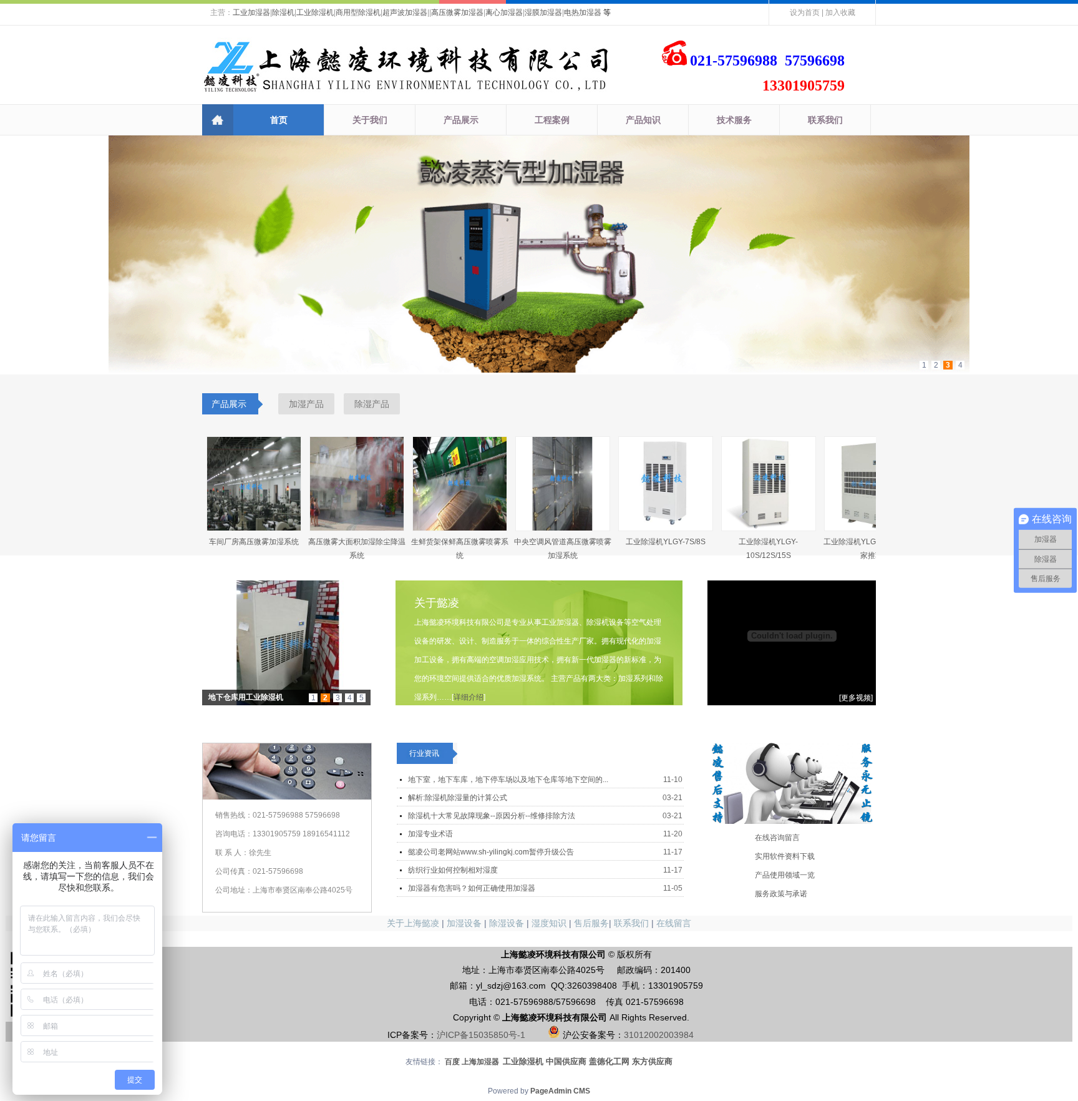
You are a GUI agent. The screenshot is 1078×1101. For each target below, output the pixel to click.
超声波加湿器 (404, 12)
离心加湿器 (504, 12)
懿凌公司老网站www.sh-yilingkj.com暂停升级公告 (491, 852)
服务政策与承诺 (781, 893)
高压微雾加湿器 (457, 12)
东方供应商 (652, 1061)
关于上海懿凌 (413, 923)
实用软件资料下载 (785, 856)
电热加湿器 (582, 12)
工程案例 (552, 120)
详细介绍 (468, 697)
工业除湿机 (315, 12)
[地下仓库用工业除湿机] (286, 642)
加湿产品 (306, 404)
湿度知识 (549, 923)
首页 (279, 120)
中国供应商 (566, 1061)
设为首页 (805, 12)
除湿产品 (371, 404)
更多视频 (856, 697)
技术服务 (734, 120)
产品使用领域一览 (785, 875)
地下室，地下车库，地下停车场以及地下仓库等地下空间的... (508, 779)
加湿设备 (464, 923)
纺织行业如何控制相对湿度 (453, 870)
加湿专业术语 (430, 833)
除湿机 (283, 12)
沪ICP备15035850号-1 (481, 1035)
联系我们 (825, 120)
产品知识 (643, 120)
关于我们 (369, 120)
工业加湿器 (251, 12)
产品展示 (461, 120)
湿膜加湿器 (543, 12)
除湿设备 (506, 923)
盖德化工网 (609, 1061)
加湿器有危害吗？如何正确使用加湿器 (471, 888)
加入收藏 (840, 12)
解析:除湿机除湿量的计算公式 (457, 797)
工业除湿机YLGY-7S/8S (563, 541)
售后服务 (591, 923)
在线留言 (673, 923)
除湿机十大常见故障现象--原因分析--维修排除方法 (491, 815)
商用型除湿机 (358, 12)
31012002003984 (659, 1035)
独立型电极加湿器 (871, 541)
